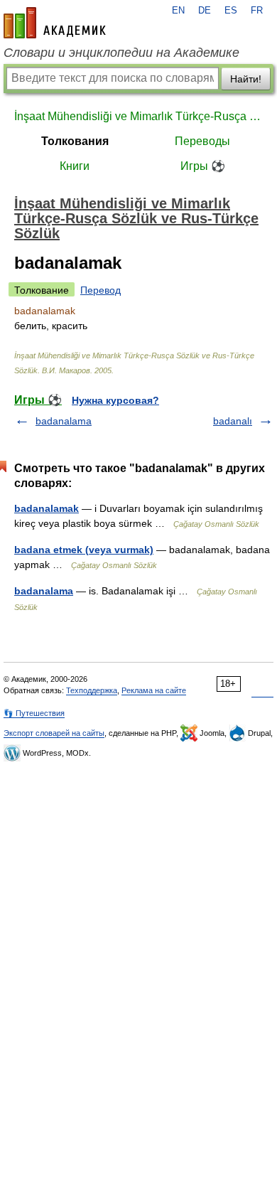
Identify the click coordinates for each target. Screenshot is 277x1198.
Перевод (100, 290)
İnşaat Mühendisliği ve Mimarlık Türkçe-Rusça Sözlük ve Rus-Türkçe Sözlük (138, 116)
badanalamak (46, 508)
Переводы (202, 141)
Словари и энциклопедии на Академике (121, 53)
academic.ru (55, 22)
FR (257, 11)
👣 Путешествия (34, 713)
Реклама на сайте (153, 690)
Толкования (75, 141)
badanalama (64, 421)
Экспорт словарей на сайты (54, 733)
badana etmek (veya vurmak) (83, 549)
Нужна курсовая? (115, 400)
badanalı (232, 421)
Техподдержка (91, 690)
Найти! (245, 79)
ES (230, 11)
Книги (74, 166)
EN (178, 11)
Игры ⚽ (202, 166)
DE (204, 11)
